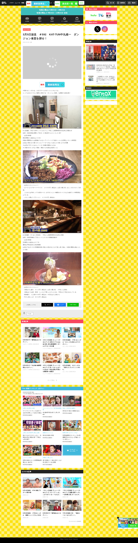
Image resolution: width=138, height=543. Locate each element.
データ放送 (64, 21)
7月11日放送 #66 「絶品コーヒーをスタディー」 (71, 514)
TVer (52, 84)
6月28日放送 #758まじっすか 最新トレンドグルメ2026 (32, 514)
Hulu (93, 15)
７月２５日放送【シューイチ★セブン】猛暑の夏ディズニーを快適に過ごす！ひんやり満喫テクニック (71, 493)
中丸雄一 (30, 313)
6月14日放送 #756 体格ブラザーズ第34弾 (32, 491)
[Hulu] (66, 3)
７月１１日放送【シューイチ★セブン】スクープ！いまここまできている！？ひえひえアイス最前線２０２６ (51, 493)
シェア (62, 304)
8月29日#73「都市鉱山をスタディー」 (52, 514)
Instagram (105, 29)
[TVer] (38, 3)
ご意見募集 (77, 21)
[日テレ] (4, 2)
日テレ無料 (108, 15)
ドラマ (11, 3)
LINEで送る (73, 304)
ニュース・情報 (19, 3)
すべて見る (51, 380)
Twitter (97, 29)
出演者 (27, 21)
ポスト (49, 304)
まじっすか (27, 29)
